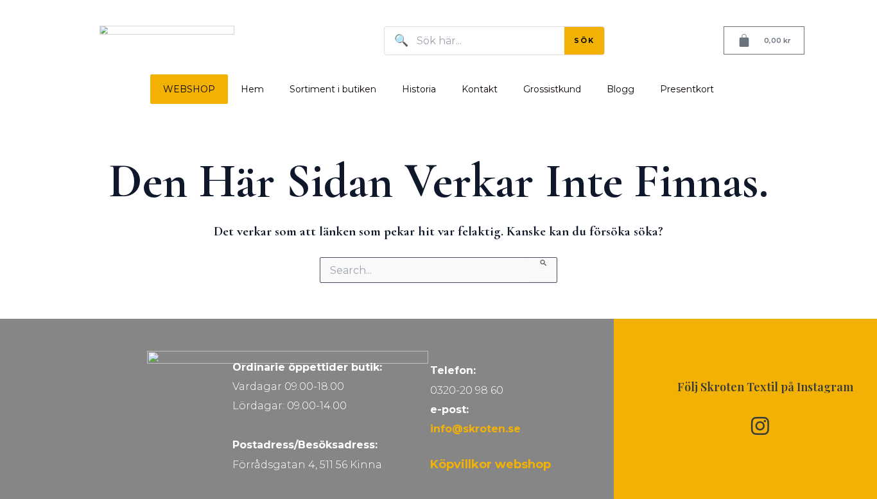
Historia (419, 89)
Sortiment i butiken (333, 89)
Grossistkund (552, 89)
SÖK (584, 40)
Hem (252, 89)
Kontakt (480, 89)
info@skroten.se (475, 429)
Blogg (620, 89)
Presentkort (687, 89)
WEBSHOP (189, 89)
